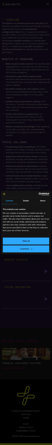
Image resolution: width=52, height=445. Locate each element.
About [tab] (42, 201)
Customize (24, 249)
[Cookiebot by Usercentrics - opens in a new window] (38, 194)
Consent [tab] (9, 201)
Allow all (26, 241)
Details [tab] (26, 201)
